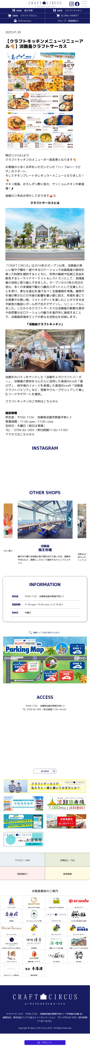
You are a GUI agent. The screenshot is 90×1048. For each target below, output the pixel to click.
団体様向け (22, 873)
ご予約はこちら (46, 1042)
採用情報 (67, 873)
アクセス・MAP (22, 860)
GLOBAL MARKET (70, 15)
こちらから (50, 401)
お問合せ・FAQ (67, 860)
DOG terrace (24, 20)
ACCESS (45, 771)
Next (70, 519)
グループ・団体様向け (68, 20)
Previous (20, 519)
